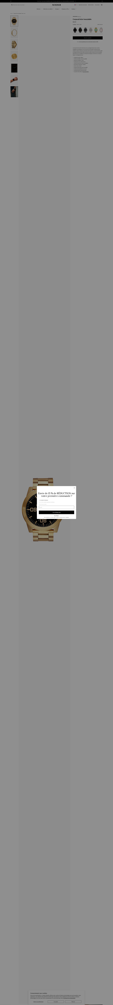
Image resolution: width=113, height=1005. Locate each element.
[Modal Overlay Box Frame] (56, 502)
